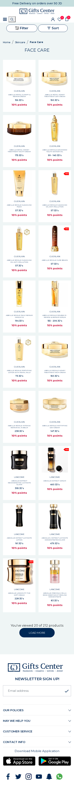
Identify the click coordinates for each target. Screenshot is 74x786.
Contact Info (14, 742)
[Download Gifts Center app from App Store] (19, 761)
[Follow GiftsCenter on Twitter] (18, 777)
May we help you (16, 721)
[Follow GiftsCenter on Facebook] (8, 777)
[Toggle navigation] (5, 19)
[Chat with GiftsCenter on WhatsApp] (59, 776)
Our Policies (13, 710)
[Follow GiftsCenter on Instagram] (28, 777)
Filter (23, 28)
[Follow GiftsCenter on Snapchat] (49, 777)
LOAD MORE (37, 632)
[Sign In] (53, 19)
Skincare (20, 42)
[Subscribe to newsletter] (66, 691)
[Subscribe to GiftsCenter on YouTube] (39, 777)
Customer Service (17, 731)
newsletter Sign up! (37, 679)
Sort (55, 28)
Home (6, 42)
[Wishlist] (60, 19)
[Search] (12, 19)
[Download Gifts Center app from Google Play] (54, 761)
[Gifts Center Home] (37, 11)
